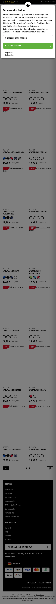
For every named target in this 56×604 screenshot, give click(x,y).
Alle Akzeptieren (13, 46)
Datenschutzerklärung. (11, 29)
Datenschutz (9, 55)
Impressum (9, 52)
